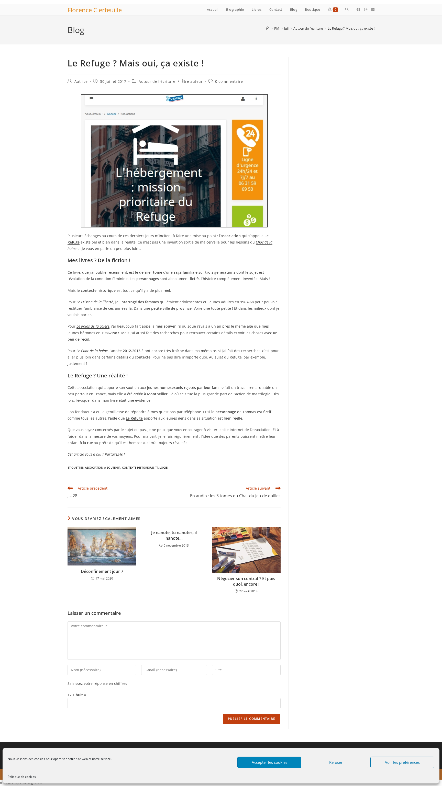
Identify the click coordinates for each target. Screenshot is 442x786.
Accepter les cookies (269, 762)
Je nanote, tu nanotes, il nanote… (174, 535)
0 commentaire (229, 81)
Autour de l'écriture (157, 81)
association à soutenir (102, 467)
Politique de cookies (22, 777)
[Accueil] (267, 28)
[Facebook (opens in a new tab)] (358, 9)
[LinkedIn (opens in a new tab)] (373, 9)
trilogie (161, 467)
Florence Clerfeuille (95, 10)
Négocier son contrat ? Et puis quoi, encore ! (246, 581)
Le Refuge (134, 418)
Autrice (81, 81)
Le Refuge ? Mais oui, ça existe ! (351, 28)
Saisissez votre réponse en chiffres (97, 683)
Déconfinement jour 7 (102, 571)
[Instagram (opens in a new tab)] (365, 9)
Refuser (335, 762)
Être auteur (192, 81)
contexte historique (138, 467)
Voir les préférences (402, 762)
